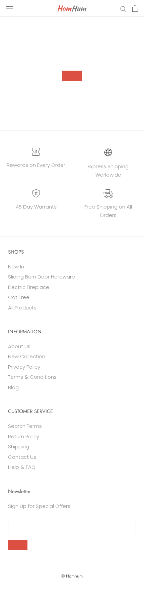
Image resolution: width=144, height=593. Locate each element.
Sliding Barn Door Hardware (41, 276)
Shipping (18, 446)
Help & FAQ (21, 467)
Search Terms (25, 426)
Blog (13, 387)
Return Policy (23, 436)
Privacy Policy (24, 366)
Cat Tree (18, 297)
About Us (19, 346)
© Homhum (72, 576)
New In (16, 266)
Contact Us (22, 456)
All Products (22, 307)
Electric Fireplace (28, 287)
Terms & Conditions (32, 376)
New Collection (26, 356)
